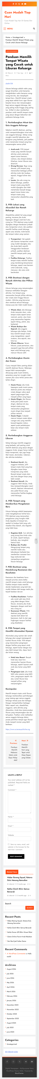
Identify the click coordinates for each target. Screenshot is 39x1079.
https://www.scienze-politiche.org (18, 729)
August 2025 (11, 1023)
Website (11, 835)
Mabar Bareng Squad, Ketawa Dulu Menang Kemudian (19, 879)
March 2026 (11, 991)
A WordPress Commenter (16, 953)
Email (10, 826)
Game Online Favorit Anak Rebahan (19, 936)
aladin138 (9, 83)
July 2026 (10, 973)
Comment (12, 790)
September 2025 (13, 1018)
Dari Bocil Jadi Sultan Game (16, 941)
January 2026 (11, 1000)
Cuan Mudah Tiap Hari (18, 14)
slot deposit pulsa (11, 1051)
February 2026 (12, 996)
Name (11, 816)
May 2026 (10, 982)
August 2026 (11, 969)
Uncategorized (11, 51)
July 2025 (10, 1027)
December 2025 (12, 1005)
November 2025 (13, 1009)
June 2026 (10, 978)
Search (8, 903)
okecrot (10, 73)
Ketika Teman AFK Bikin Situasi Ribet (19, 932)
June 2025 (10, 1032)
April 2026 (11, 987)
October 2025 (12, 1014)
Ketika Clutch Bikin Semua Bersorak (19, 928)
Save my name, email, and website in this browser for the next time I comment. (18, 847)
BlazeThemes (19, 1073)
